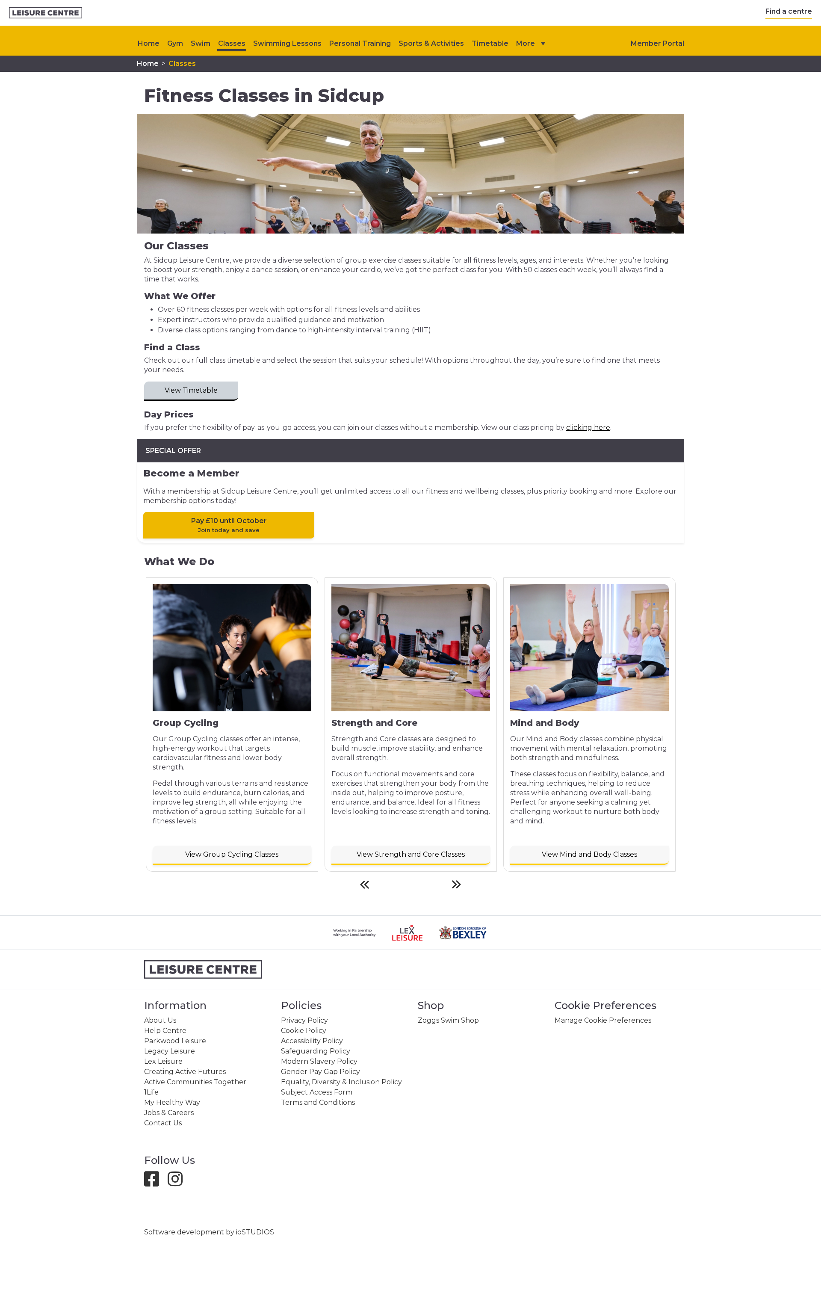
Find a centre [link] (788, 11)
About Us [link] (160, 1020)
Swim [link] (200, 43)
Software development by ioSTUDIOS (209, 1232)
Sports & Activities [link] (431, 43)
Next (456, 884)
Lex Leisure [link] (163, 1061)
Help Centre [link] (165, 1031)
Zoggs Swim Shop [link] (448, 1020)
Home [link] (148, 63)
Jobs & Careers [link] (169, 1113)
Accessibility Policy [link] (312, 1041)
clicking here (588, 427)
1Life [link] (151, 1092)
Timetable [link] (490, 43)
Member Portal (657, 43)
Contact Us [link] (163, 1123)
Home (148, 43)
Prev (364, 884)
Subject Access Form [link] (316, 1092)
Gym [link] (175, 43)
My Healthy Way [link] (172, 1102)
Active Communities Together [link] (195, 1082)
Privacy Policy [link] (304, 1020)
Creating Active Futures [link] (185, 1072)
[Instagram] (178, 1183)
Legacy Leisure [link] (169, 1051)
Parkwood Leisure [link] (175, 1041)
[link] (45, 13)
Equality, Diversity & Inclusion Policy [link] (341, 1082)
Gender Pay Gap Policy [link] (320, 1072)
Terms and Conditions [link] (318, 1102)
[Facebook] (155, 1183)
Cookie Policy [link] (303, 1031)
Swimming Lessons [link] (287, 43)
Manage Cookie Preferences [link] (603, 1020)
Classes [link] (231, 43)
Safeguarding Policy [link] (315, 1051)
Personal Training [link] (360, 43)
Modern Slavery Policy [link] (319, 1061)
